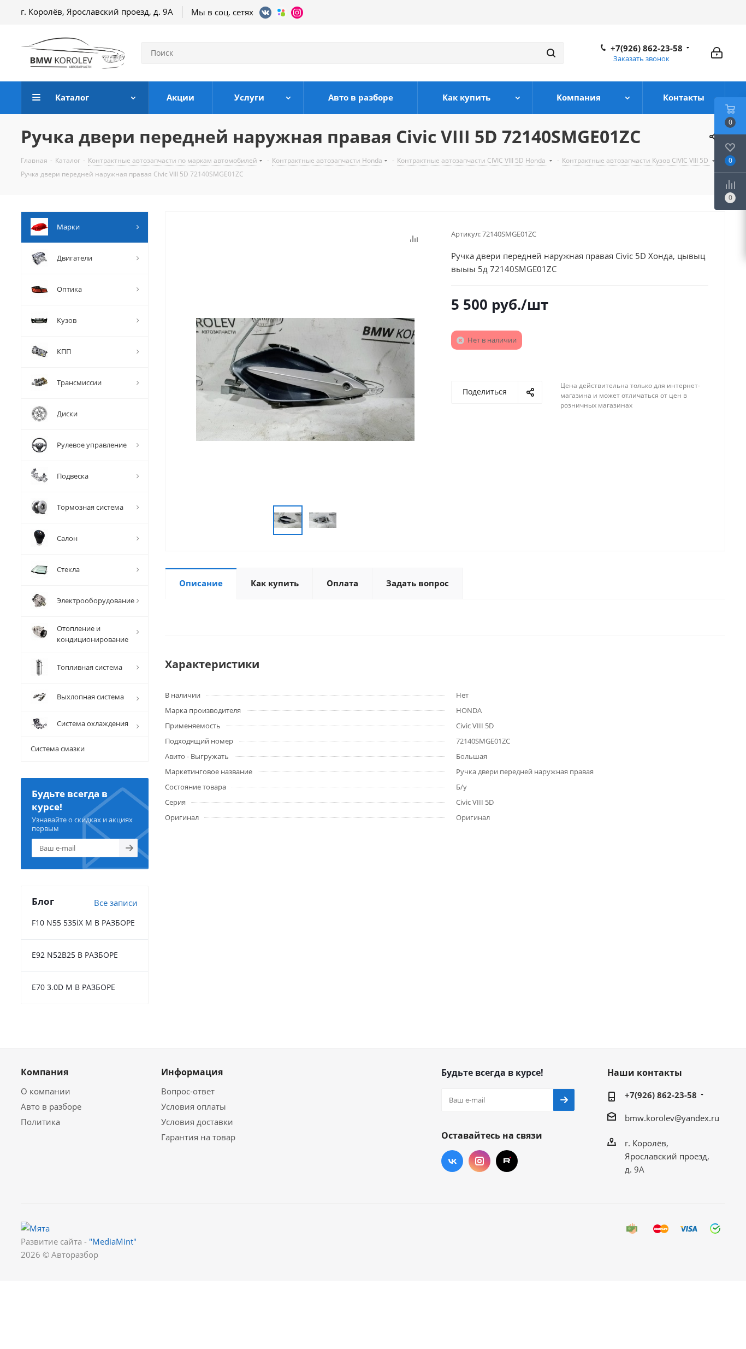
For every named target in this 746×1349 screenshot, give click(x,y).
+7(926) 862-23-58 (647, 48)
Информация (192, 1072)
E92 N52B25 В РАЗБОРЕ (75, 955)
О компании (45, 1091)
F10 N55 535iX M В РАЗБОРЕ (83, 922)
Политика (40, 1121)
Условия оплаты (193, 1106)
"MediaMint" (113, 1241)
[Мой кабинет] (717, 53)
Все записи (116, 902)
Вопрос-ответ (188, 1091)
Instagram (479, 1161)
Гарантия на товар (198, 1137)
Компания (44, 1072)
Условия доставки (197, 1121)
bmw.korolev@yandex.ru (672, 1117)
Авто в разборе (51, 1106)
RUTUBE (507, 1161)
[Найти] (551, 53)
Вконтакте (452, 1161)
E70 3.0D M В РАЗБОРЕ (73, 987)
